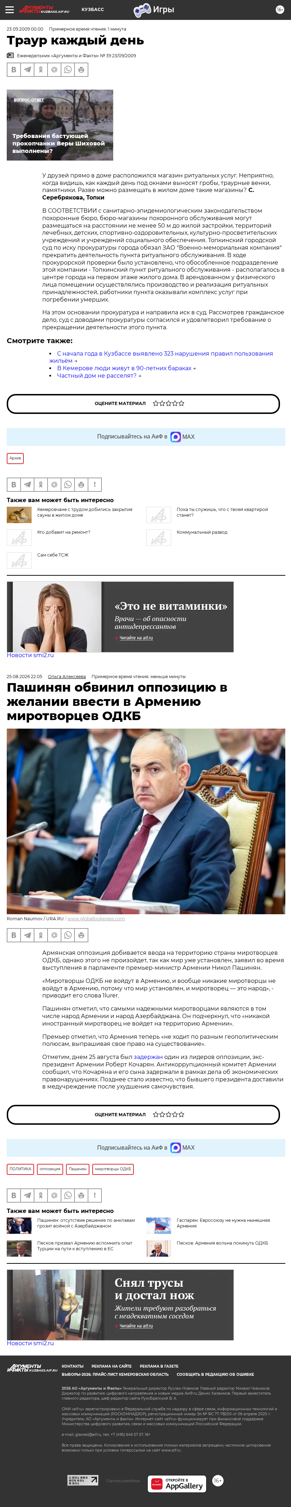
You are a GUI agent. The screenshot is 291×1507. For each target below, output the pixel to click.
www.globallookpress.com (96, 918)
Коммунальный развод (202, 532)
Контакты (72, 1366)
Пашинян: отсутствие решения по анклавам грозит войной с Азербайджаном (86, 1223)
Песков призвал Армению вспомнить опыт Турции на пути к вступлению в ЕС (84, 1245)
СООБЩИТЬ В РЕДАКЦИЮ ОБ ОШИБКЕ (215, 1374)
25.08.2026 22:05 (24, 676)
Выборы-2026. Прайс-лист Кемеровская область (115, 1374)
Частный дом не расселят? (97, 375)
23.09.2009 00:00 (25, 29)
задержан (149, 1057)
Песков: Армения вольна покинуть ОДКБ (222, 1243)
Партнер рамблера (123, 1481)
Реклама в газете (159, 1366)
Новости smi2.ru (30, 655)
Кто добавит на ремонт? (63, 532)
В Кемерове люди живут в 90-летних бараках (124, 368)
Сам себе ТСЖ (52, 555)
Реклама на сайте (112, 1366)
